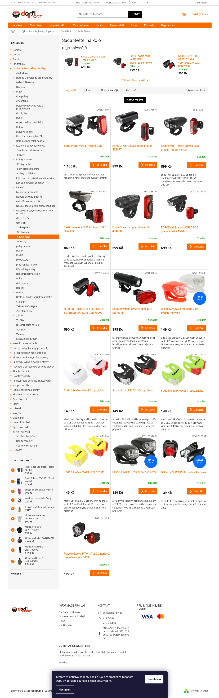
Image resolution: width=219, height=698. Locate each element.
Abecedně (131, 90)
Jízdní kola (22, 73)
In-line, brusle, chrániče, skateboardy (32, 380)
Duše (19, 117)
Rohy (19, 278)
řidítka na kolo (23, 283)
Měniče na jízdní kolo (27, 192)
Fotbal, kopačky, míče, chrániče (29, 352)
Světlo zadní (23, 232)
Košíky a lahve (24, 159)
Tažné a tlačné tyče (26, 306)
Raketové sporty (21, 376)
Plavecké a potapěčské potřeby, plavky (33, 366)
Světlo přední (24, 227)
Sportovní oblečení (26, 436)
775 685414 (109, 623)
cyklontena (22, 101)
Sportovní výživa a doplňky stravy (31, 362)
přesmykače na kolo (27, 264)
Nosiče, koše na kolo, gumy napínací (35, 206)
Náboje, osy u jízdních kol (29, 196)
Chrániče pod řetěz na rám (30, 141)
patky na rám (23, 246)
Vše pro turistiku (21, 385)
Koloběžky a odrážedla (25, 343)
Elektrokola (19, 64)
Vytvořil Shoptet (199, 690)
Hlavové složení (24, 131)
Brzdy (19, 91)
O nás (62, 621)
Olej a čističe (22, 218)
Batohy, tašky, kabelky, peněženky (31, 348)
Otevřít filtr (135, 100)
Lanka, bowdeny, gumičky (30, 182)
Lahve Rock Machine (28, 168)
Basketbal (18, 417)
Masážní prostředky (27, 338)
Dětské (16, 54)
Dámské (17, 49)
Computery (22, 96)
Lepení (19, 187)
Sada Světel (23, 236)
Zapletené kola (24, 311)
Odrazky (21, 241)
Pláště (19, 255)
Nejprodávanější (109, 90)
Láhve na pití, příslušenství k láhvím (35, 178)
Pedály (20, 250)
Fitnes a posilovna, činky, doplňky (30, 357)
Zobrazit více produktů (133, 80)
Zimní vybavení (21, 371)
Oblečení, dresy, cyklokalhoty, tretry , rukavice (35, 212)
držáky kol (21, 113)
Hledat (135, 14)
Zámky (20, 315)
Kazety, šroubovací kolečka (30, 145)
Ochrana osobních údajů (121, 2)
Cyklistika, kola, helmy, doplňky (29, 68)
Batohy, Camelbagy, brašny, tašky (34, 77)
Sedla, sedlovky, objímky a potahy (34, 297)
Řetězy (20, 292)
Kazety (21, 155)
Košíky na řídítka (26, 173)
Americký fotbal (21, 422)
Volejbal (17, 413)
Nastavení (65, 689)
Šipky (16, 404)
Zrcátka (20, 320)
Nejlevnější (88, 90)
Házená (17, 408)
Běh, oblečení (20, 399)
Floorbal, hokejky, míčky (25, 394)
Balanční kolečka (25, 82)
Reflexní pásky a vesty (28, 273)
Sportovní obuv (24, 441)
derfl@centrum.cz (112, 612)
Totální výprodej (21, 431)
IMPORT (17, 450)
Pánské (17, 59)
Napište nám (65, 625)
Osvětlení (21, 223)
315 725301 (109, 617)
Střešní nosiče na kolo (27, 325)
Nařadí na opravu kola (28, 201)
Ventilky (20, 329)
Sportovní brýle (21, 427)
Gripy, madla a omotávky (29, 122)
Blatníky (20, 87)
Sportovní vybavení (26, 445)
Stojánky (21, 301)
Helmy (19, 127)
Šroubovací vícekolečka (29, 150)
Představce (22, 260)
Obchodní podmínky (87, 2)
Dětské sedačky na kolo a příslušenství (29, 107)
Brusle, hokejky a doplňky (26, 389)
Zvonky (20, 334)
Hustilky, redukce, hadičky (30, 136)
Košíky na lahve (25, 164)
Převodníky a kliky (25, 269)
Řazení (20, 287)
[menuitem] (17, 25)
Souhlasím (154, 679)
